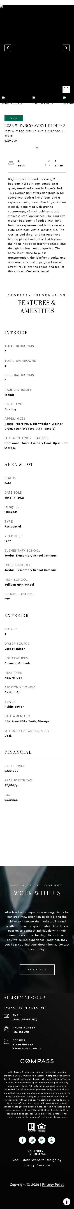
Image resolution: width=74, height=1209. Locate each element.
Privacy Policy (53, 1185)
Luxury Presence (37, 1165)
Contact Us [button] (37, 969)
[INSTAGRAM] (32, 1140)
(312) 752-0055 (21, 1031)
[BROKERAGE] (51, 1140)
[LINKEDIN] (41, 1140)
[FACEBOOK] (22, 1140)
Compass (51, 1075)
